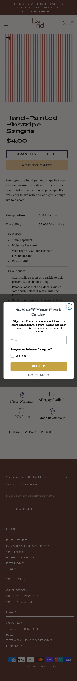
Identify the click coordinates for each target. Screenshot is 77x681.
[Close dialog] (69, 306)
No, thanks (38, 375)
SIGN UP (38, 366)
